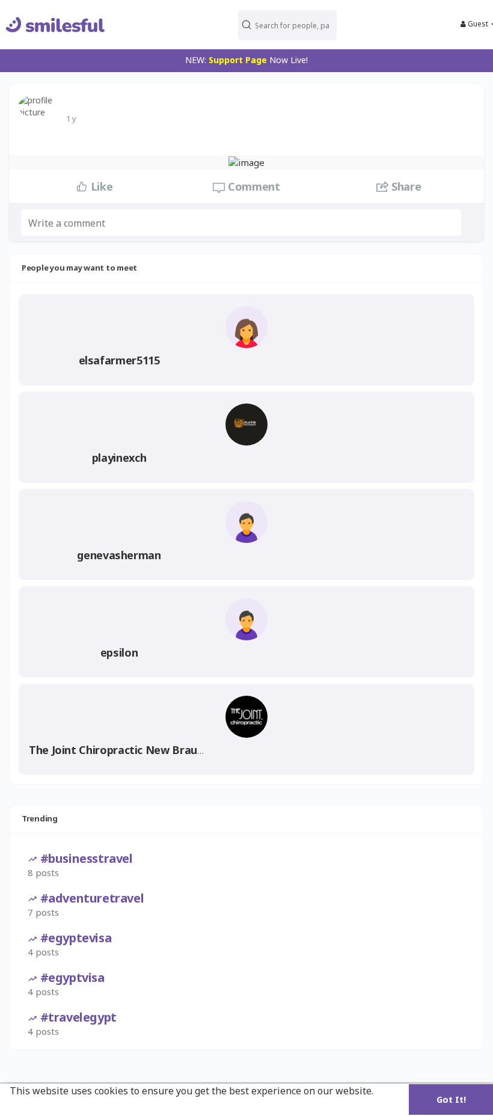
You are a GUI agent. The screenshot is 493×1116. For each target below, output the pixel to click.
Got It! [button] (451, 1099)
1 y (71, 118)
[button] (287, 24)
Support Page (238, 60)
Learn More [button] (37, 1107)
